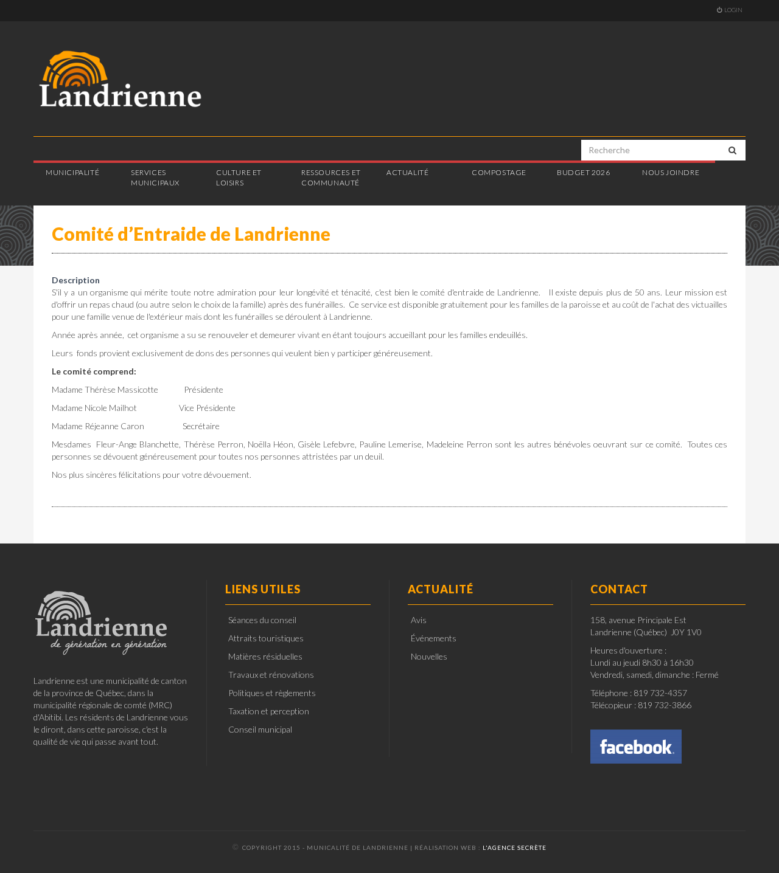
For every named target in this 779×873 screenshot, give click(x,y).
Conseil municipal (260, 729)
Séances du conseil (262, 620)
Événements (433, 638)
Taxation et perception (268, 711)
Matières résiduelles (265, 656)
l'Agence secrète (515, 847)
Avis (419, 620)
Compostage (499, 172)
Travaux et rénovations (271, 674)
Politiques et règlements (272, 693)
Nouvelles (429, 656)
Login (733, 9)
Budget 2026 (583, 172)
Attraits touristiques (266, 638)
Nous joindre (670, 172)
